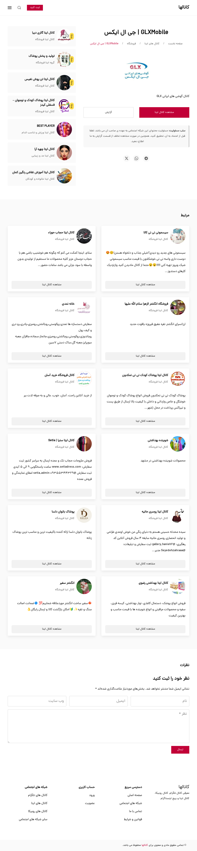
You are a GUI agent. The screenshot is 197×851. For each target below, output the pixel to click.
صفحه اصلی (135, 795)
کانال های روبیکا (37, 811)
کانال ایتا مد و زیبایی (43, 156)
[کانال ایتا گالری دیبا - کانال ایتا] (64, 36)
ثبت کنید (35, 8)
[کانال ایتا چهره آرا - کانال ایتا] (64, 152)
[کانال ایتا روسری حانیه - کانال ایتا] (177, 515)
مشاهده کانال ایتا (164, 112)
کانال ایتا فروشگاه (45, 40)
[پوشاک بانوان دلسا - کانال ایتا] (84, 515)
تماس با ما (135, 811)
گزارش (108, 112)
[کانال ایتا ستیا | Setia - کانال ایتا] (84, 444)
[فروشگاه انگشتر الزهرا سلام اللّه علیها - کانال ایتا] (177, 307)
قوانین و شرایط (133, 819)
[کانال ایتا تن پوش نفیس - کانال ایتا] (64, 83)
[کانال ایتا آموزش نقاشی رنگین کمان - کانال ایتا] (64, 176)
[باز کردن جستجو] (19, 7)
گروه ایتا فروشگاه (45, 63)
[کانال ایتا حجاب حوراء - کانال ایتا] (84, 236)
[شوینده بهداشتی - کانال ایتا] (177, 444)
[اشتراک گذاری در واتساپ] (136, 158)
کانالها (184, 787)
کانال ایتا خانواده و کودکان (40, 179)
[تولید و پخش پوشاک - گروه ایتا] (64, 59)
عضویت (90, 803)
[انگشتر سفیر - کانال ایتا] (84, 586)
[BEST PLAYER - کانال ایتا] (64, 129)
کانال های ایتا (39, 803)
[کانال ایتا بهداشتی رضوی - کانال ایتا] (177, 586)
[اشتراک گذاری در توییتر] (126, 158)
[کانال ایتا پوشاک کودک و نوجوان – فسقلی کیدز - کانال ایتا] (64, 106)
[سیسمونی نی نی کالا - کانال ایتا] (177, 236)
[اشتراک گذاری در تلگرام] (146, 158)
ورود (92, 795)
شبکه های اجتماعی (130, 803)
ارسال (180, 750)
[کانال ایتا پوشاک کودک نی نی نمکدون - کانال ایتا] (177, 379)
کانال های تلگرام (37, 795)
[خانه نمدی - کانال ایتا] (84, 307)
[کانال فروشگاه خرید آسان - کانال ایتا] (84, 379)
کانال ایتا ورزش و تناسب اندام (38, 133)
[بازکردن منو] (10, 7)
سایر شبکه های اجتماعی (33, 819)
